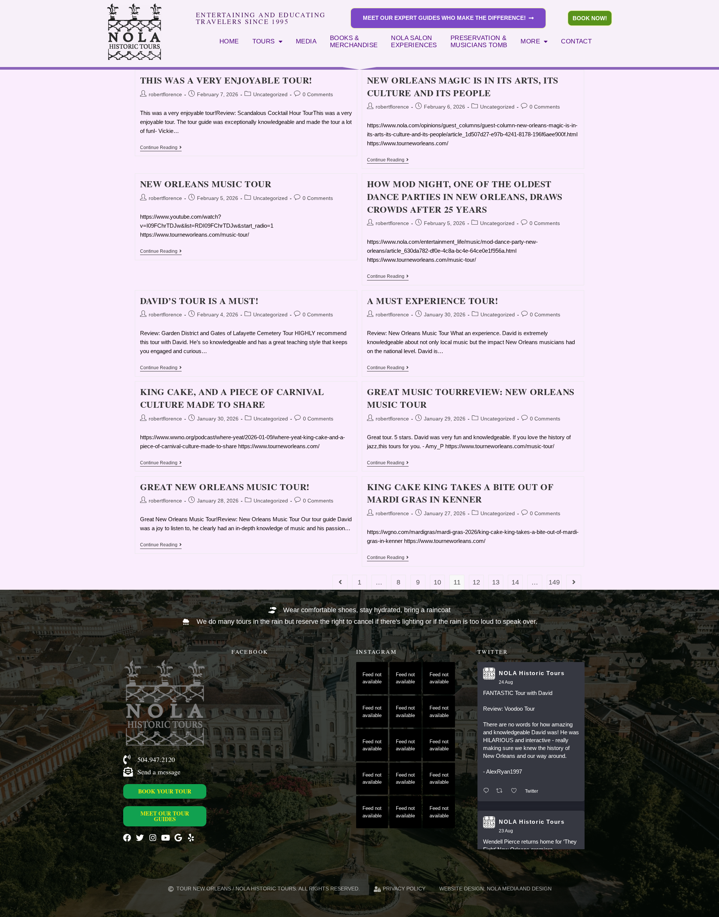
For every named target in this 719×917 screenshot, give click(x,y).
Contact (576, 41)
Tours (263, 41)
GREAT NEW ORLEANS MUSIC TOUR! (225, 486)
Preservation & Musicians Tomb (478, 41)
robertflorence (165, 94)
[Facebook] (127, 838)
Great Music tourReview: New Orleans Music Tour (470, 398)
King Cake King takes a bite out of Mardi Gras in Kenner (460, 493)
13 (496, 582)
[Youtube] (165, 838)
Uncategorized (270, 94)
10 (437, 582)
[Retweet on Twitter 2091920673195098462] (501, 791)
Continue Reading (161, 147)
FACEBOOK (249, 651)
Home (229, 41)
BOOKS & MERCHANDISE (353, 41)
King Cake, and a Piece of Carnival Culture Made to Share (232, 398)
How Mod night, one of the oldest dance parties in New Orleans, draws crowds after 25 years (464, 196)
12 (476, 582)
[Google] (178, 838)
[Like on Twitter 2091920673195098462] (516, 791)
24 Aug (506, 682)
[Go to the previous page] (340, 582)
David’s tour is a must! (199, 300)
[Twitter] (140, 838)
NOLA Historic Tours (531, 673)
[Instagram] (153, 838)
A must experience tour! (432, 300)
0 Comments (318, 94)
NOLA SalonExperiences (414, 41)
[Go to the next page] (573, 582)
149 (554, 582)
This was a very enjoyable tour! (226, 79)
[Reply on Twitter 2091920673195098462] (488, 791)
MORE (530, 41)
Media (306, 41)
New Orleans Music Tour (205, 183)
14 (515, 582)
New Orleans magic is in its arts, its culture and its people (462, 86)
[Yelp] (191, 838)
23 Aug (506, 831)
